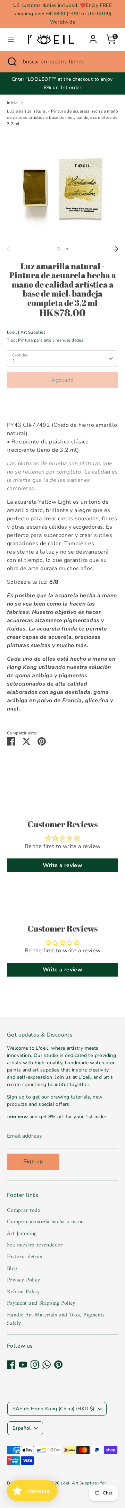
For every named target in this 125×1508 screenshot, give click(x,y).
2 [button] (67, 249)
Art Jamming (21, 1233)
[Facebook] (11, 1364)
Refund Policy (23, 1292)
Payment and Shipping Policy (41, 1303)
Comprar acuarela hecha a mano (45, 1222)
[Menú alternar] (11, 39)
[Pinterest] (58, 1364)
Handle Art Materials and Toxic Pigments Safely (56, 1319)
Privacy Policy (23, 1280)
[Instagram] (35, 1364)
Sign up (33, 1161)
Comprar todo (24, 1210)
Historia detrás (24, 1257)
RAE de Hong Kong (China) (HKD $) (53, 1408)
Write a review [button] (63, 865)
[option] (62, 187)
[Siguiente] (115, 249)
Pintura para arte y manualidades (50, 340)
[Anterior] (9, 249)
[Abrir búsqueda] (11, 61)
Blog (12, 1268)
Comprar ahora (62, 401)
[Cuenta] (93, 36)
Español (21, 1428)
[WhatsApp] (46, 1364)
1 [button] (58, 248)
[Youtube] (23, 1364)
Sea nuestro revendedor (35, 1245)
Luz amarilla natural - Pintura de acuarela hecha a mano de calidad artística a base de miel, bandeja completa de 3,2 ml (62, 117)
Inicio (12, 103)
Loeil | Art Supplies (26, 332)
